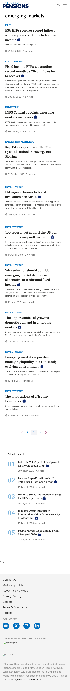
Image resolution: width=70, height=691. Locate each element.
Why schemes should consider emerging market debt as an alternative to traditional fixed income (28, 277)
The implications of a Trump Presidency (26, 398)
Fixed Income (15, 61)
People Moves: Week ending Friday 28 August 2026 (39, 532)
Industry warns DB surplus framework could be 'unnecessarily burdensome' (39, 514)
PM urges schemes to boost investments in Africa (25, 194)
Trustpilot (3, 562)
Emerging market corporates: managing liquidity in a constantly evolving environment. (31, 362)
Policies (7, 613)
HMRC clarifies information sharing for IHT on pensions (39, 496)
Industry (12, 107)
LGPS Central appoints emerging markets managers (29, 114)
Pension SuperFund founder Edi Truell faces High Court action (37, 480)
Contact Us (9, 579)
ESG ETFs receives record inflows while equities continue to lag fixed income (31, 35)
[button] (58, 5)
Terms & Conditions (15, 607)
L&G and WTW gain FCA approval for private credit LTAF (38, 463)
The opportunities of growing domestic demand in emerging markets (28, 322)
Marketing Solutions (15, 585)
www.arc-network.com (29, 679)
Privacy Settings (12, 596)
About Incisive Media (15, 591)
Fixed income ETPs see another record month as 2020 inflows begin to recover (32, 71)
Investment (14, 187)
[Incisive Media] (8, 655)
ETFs (8, 25)
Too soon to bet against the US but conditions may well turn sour (31, 234)
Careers (7, 602)
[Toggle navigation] (63, 5)
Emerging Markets (19, 142)
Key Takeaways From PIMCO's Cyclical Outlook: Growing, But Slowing (28, 152)
